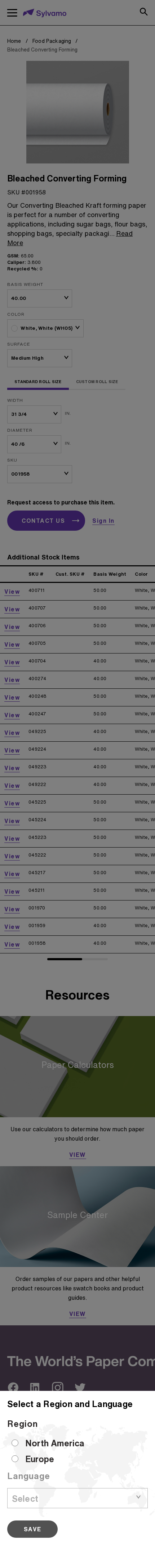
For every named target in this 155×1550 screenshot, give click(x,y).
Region (22, 1423)
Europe (39, 1458)
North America (54, 1443)
